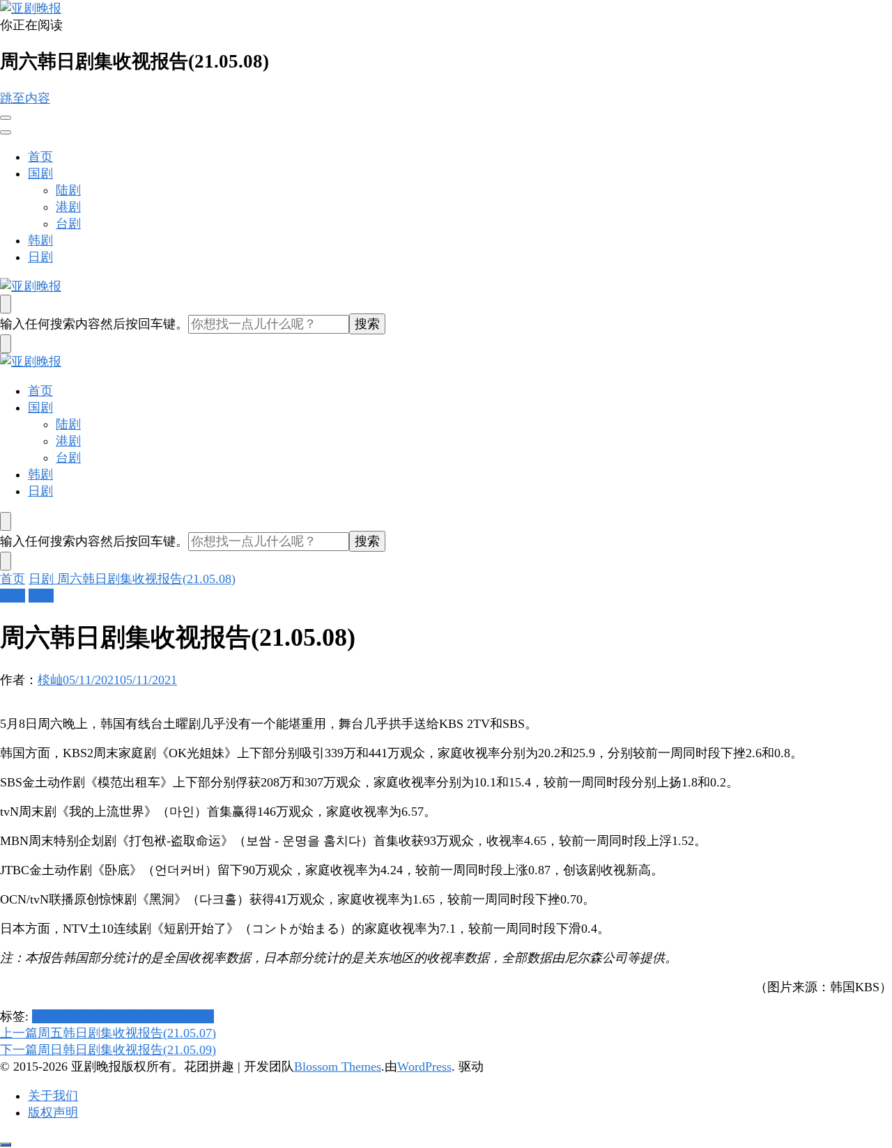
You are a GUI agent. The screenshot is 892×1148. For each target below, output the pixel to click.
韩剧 (40, 240)
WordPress (424, 1066)
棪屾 (50, 680)
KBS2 (76, 1016)
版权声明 (53, 1112)
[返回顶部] (5, 1144)
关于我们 (53, 1096)
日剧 (40, 257)
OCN (159, 1016)
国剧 (40, 173)
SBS (184, 1016)
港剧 (68, 207)
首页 (40, 157)
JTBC (46, 1016)
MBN (106, 1016)
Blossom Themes (337, 1066)
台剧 (68, 224)
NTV (133, 1016)
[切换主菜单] (5, 118)
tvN (204, 1016)
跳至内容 (25, 98)
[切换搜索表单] (5, 304)
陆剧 (68, 190)
